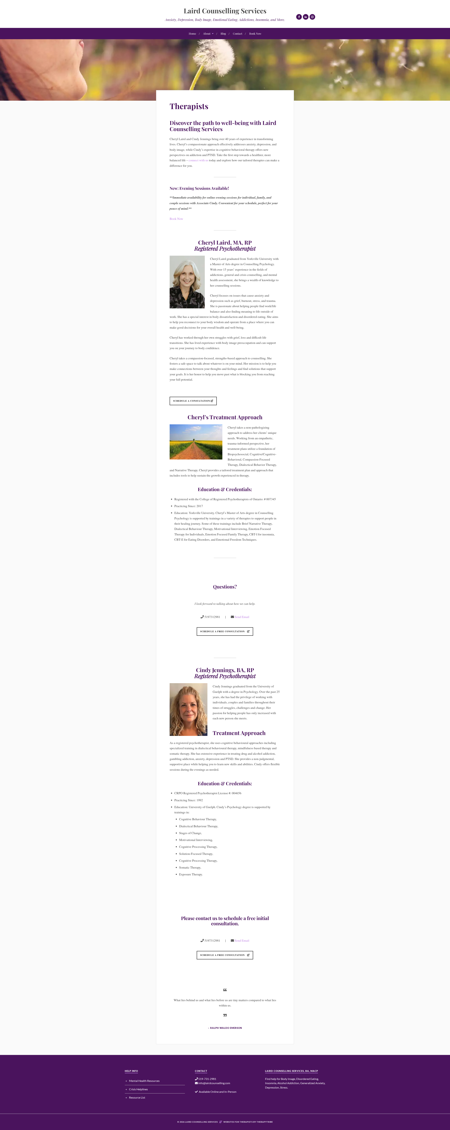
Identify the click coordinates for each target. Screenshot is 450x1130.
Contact (237, 33)
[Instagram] (312, 17)
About (206, 33)
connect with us (198, 160)
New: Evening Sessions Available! (200, 188)
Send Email (242, 617)
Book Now (255, 33)
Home (192, 33)
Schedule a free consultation (223, 631)
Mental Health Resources (144, 1080)
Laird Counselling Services (225, 10)
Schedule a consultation (192, 400)
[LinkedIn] (305, 17)
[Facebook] (299, 17)
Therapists (189, 106)
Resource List (137, 1097)
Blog (223, 33)
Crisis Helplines (138, 1089)
